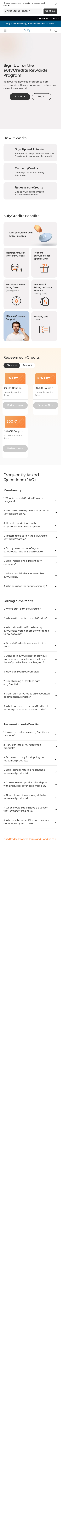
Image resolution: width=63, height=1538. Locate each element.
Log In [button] (41, 97)
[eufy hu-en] (27, 30)
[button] (55, 4)
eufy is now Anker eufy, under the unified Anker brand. (30, 24)
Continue (50, 11)
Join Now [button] (19, 97)
